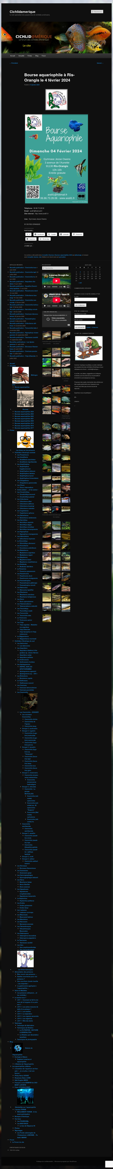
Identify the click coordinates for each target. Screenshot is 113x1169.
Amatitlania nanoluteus (27, 459)
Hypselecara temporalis (28, 896)
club (40, 257)
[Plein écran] (68, 287)
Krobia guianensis (26, 905)
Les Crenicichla (22, 692)
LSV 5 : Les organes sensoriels (28, 1016)
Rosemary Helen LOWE (23, 1078)
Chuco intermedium (26, 487)
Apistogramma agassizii (28, 671)
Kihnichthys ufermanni (27, 543)
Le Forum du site (18, 1142)
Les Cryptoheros (22, 511)
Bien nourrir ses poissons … (27, 974)
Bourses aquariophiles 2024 (63, 255)
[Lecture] (45, 287)
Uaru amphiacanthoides (28, 947)
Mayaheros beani (25, 559)
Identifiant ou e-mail (80, 314)
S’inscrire (95, 327)
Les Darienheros (22, 515)
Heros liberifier (25, 884)
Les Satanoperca (23, 933)
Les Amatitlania (22, 457)
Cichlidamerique (22, 11)
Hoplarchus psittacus (27, 901)
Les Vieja (20, 622)
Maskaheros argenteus (27, 553)
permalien (62, 257)
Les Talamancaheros (24, 604)
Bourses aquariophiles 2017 (24, 428)
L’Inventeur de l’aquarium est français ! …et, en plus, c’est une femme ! (26, 1071)
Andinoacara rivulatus (27, 662)
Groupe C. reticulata (29, 787)
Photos (17, 1128)
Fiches (30, 56)
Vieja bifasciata (25, 629)
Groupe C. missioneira (30, 773)
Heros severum (25, 887)
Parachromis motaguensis (29, 578)
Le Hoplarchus (22, 898)
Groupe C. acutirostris (29, 728)
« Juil (80, 283)
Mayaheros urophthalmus (28, 562)
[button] (47, 339)
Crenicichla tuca (30, 766)
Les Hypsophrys (22, 532)
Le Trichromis (22, 618)
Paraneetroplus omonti (27, 585)
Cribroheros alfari (26, 501)
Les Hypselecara (22, 889)
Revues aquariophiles (22, 387)
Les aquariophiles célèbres (21, 1066)
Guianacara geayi (25, 873)
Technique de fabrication (25, 1025)
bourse (36, 257)
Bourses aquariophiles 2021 (24, 418)
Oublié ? (88, 327)
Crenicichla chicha (31, 719)
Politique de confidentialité (44, 1161)
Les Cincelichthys (23, 492)
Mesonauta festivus (26, 917)
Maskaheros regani (26, 555)
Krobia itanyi (24, 908)
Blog (36, 56)
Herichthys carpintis (26, 522)
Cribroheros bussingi (27, 506)
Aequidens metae (25, 655)
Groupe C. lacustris (28, 747)
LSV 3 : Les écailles (24, 1011)
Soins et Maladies (21, 990)
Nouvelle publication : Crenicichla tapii (23, 272)
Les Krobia (21, 903)
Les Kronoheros (22, 546)
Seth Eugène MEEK (21, 1080)
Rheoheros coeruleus (27, 594)
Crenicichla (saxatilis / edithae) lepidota (31, 851)
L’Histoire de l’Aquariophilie (24, 1064)
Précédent (14, 63)
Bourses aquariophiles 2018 (24, 426)
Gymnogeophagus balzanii (29, 877)
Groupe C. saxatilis (28, 833)
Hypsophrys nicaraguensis (29, 534)
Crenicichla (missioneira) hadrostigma (31, 782)
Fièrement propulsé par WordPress (66, 1161)
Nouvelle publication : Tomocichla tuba (23, 328)
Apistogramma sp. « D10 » (29, 674)
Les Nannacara (22, 922)
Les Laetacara (22, 910)
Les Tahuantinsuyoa (24, 926)
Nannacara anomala (26, 924)
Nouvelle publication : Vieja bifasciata (23, 356)
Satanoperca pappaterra (28, 938)
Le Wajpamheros (23, 636)
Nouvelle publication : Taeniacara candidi (24, 337)
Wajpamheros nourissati (28, 639)
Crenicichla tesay (30, 726)
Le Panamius (21, 569)
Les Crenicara (22, 685)
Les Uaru (20, 945)
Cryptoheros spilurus (27, 513)
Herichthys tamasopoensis (29, 529)
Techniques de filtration (25, 1028)
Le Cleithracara (22, 680)
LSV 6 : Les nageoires (24, 1018)
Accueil (12, 56)
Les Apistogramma (23, 664)
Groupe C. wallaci (28, 859)
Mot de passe (78, 320)
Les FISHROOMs (23, 1121)
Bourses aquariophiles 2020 (24, 421)
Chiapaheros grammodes (28, 483)
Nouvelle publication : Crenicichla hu (22, 277)
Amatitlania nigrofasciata (28, 462)
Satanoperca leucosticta (28, 936)
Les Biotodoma (22, 676)
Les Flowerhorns (23, 455)
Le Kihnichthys (22, 541)
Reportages (18, 1130)
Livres (17, 389)
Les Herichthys (22, 520)
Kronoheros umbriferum (28, 548)
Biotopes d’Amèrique (22, 1116)
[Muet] (64, 287)
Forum (44, 56)
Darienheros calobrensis (28, 518)
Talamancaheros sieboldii (28, 606)
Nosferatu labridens (26, 566)
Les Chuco (20, 485)
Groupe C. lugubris (28, 731)
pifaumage (78, 255)
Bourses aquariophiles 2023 (24, 414)
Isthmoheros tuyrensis (27, 539)
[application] (56, 281)
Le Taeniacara (22, 940)
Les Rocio (20, 599)
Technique (18, 1023)
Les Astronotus (22, 643)
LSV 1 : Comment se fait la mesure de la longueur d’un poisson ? (27, 1002)
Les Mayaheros (22, 557)
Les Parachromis (23, 573)
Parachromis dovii (26, 576)
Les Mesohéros (22, 919)
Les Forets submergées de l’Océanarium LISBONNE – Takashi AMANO (27, 1135)
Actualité (21, 56)
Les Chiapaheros (23, 480)
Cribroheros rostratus (27, 508)
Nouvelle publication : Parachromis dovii (24, 291)
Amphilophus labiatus (27, 473)
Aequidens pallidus (26, 657)
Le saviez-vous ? (20, 997)
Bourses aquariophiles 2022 (24, 416)
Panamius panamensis (27, 571)
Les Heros (20, 880)
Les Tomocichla (22, 613)
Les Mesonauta (22, 915)
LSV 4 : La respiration (24, 1014)
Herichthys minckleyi (27, 527)
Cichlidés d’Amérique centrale (25, 452)
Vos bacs (18, 1119)
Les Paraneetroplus (23, 580)
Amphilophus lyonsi (27, 476)
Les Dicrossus (22, 866)
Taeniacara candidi (26, 943)
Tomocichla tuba (25, 615)
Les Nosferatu (22, 564)
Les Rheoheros (22, 592)
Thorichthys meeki (26, 611)
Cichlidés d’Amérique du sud (25, 641)
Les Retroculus (22, 587)
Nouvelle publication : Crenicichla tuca (23, 267)
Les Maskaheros (22, 550)
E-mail (76, 296)
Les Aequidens (22, 648)
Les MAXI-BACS (22, 1123)
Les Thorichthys (22, 608)
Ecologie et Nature (21, 1057)
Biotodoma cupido (26, 678)
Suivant (100, 63)
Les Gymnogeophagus (25, 875)
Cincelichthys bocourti (27, 494)
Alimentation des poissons (24, 972)
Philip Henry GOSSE (22, 1075)
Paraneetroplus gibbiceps (28, 583)
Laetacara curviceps (26, 912)
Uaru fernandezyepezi (27, 950)
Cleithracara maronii (27, 683)
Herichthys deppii (26, 525)
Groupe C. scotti (27, 856)
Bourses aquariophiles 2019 (24, 423)
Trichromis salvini (26, 620)
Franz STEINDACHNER (22, 1087)
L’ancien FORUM (20, 1109)
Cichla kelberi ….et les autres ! (27, 490)
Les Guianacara (22, 870)
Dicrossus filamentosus (28, 868)
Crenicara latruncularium (28, 688)
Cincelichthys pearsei (27, 497)
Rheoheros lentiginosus (28, 597)
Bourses (51, 255)
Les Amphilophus (23, 464)
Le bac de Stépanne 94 (27, 1126)
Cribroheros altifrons (27, 504)
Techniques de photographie (27, 1039)
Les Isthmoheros (23, 536)
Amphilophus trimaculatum (29, 478)
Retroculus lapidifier (27, 590)
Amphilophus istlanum (27, 471)
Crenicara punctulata (27, 690)
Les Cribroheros (22, 499)
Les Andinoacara (23, 660)
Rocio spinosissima (26, 601)
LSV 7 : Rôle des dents (25, 1021)
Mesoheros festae (26, 882)
